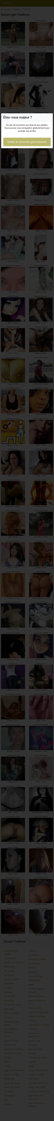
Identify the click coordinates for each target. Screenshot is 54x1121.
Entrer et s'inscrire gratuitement (27, 141)
